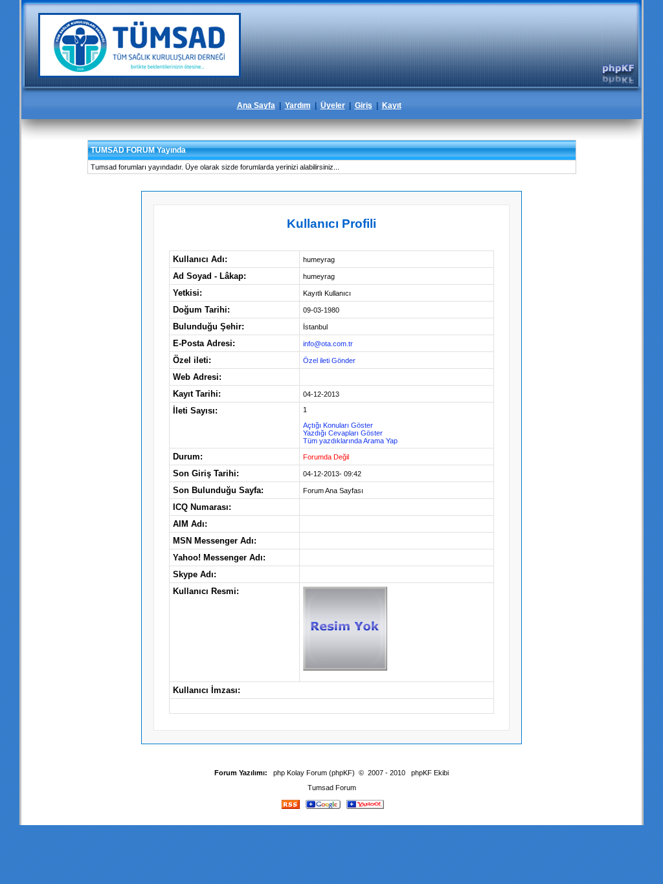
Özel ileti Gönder (329, 360)
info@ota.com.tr (328, 344)
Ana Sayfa (256, 105)
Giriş (363, 105)
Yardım (298, 105)
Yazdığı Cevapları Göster (343, 433)
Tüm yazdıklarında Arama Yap (350, 441)
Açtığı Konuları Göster (338, 425)
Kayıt (391, 105)
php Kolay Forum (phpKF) (314, 773)
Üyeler (332, 105)
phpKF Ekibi (430, 773)
